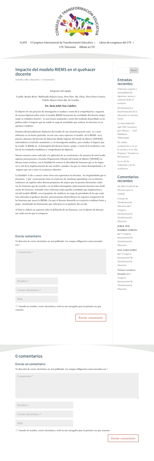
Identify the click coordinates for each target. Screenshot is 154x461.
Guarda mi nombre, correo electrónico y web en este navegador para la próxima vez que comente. (64, 430)
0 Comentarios (48, 79)
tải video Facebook (126, 186)
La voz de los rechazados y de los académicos (126, 165)
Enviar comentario (123, 438)
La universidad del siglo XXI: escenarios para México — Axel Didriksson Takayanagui (127, 130)
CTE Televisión (67, 47)
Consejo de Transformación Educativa (124, 202)
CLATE (23, 43)
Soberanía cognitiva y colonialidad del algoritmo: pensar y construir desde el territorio (127, 96)
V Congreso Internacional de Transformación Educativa (61, 43)
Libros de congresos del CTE (115, 43)
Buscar (134, 70)
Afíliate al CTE (87, 47)
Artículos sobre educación (27, 79)
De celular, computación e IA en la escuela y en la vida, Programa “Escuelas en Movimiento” (128, 149)
